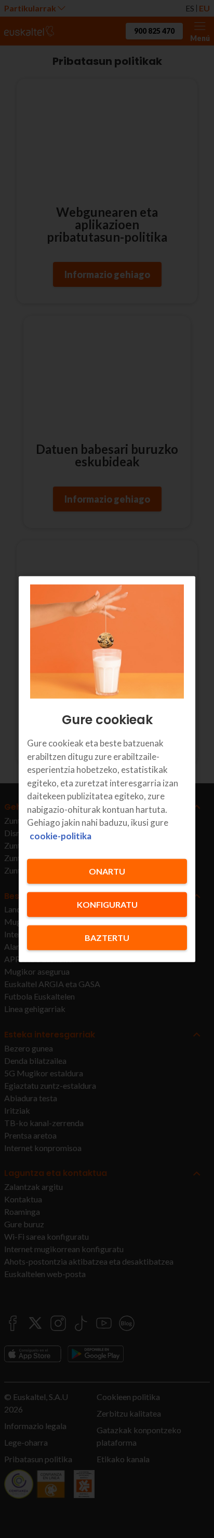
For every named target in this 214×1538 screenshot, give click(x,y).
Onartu (107, 871)
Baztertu (107, 938)
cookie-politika (60, 835)
